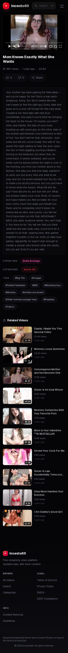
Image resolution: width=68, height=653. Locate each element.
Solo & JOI (29, 269)
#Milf (35, 285)
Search (7, 586)
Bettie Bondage (31, 261)
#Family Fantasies (15, 285)
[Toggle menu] (62, 6)
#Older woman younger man (21, 299)
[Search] (52, 6)
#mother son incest (33, 292)
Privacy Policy (45, 586)
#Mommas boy (52, 285)
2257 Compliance (47, 598)
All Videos (9, 580)
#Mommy (11, 292)
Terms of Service (47, 580)
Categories (9, 592)
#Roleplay (49, 299)
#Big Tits (20, 278)
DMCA (40, 592)
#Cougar (36, 278)
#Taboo (10, 306)
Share (39, 77)
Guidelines (9, 620)
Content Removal (13, 614)
